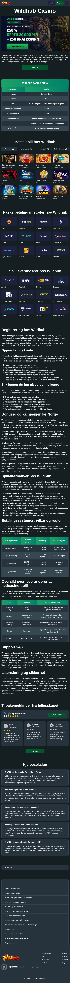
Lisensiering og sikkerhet (13, 934)
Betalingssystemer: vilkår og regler (17, 920)
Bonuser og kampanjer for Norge (16, 911)
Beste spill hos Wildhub (12, 893)
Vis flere (35, 751)
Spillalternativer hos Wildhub (14, 916)
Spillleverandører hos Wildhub (15, 902)
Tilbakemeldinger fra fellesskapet (16, 938)
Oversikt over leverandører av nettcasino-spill (20, 925)
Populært (8, 149)
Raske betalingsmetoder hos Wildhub (18, 898)
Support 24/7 (9, 929)
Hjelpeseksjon (9, 943)
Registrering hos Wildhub (13, 907)
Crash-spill (42, 149)
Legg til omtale (57, 714)
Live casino (25, 149)
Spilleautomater (59, 149)
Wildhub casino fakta (12, 889)
